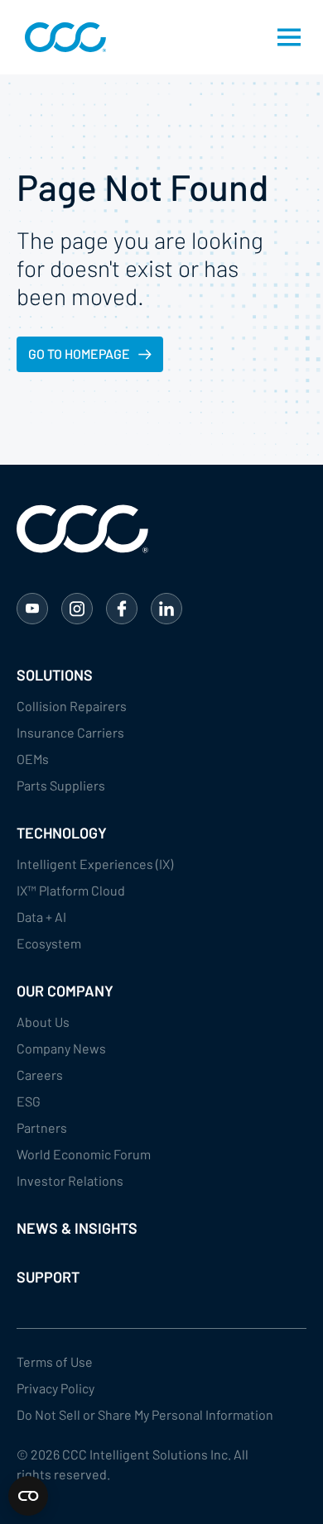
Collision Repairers (72, 706)
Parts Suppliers (61, 785)
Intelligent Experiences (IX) (95, 864)
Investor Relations (70, 1180)
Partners (42, 1127)
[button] (289, 37)
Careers (40, 1074)
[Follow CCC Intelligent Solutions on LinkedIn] (166, 608)
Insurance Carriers (70, 732)
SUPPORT (48, 1277)
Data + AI (41, 916)
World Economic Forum (84, 1154)
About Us (43, 1022)
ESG (29, 1101)
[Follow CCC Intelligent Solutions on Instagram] (77, 608)
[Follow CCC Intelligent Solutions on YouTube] (32, 608)
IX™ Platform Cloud (71, 890)
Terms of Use (55, 1361)
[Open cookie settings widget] (28, 1496)
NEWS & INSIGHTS (77, 1228)
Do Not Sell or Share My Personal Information (145, 1414)
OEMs (33, 759)
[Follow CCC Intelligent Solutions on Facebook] (121, 608)
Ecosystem (49, 943)
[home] (61, 37)
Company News (61, 1048)
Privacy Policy (55, 1388)
